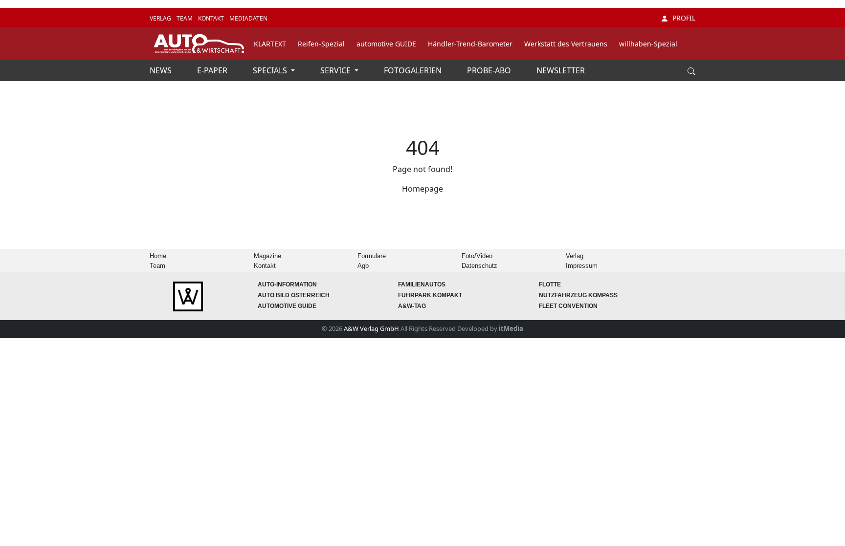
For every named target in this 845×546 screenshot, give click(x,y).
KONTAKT (211, 18)
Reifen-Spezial (321, 43)
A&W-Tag (412, 306)
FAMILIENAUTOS (421, 284)
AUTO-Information (287, 284)
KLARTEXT (270, 43)
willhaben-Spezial (648, 43)
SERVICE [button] (336, 70)
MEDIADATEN (248, 18)
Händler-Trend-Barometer (470, 43)
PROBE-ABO (490, 70)
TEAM (185, 18)
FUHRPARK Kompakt (430, 295)
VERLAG (161, 18)
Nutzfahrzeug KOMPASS (578, 295)
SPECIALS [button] (271, 70)
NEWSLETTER (560, 70)
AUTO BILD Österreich (294, 295)
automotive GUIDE (386, 43)
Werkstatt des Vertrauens (565, 43)
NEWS (162, 70)
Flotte (550, 284)
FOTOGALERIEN (414, 70)
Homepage (422, 188)
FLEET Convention (568, 306)
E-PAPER (213, 70)
